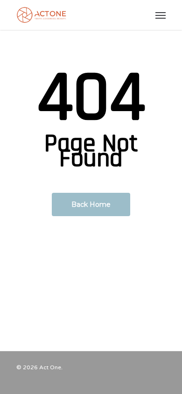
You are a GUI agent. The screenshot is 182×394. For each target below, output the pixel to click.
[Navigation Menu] (160, 15)
